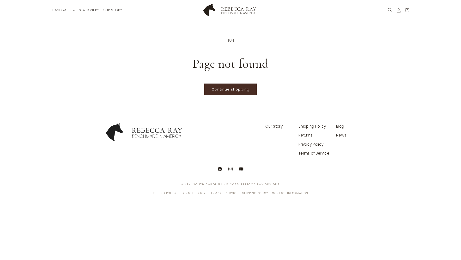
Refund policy (165, 193)
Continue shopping (230, 89)
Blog (340, 126)
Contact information (290, 193)
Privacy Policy (310, 144)
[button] (63, 10)
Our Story (274, 126)
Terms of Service (313, 153)
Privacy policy (193, 193)
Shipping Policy (312, 126)
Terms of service (223, 193)
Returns (305, 135)
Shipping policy (255, 193)
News (341, 135)
